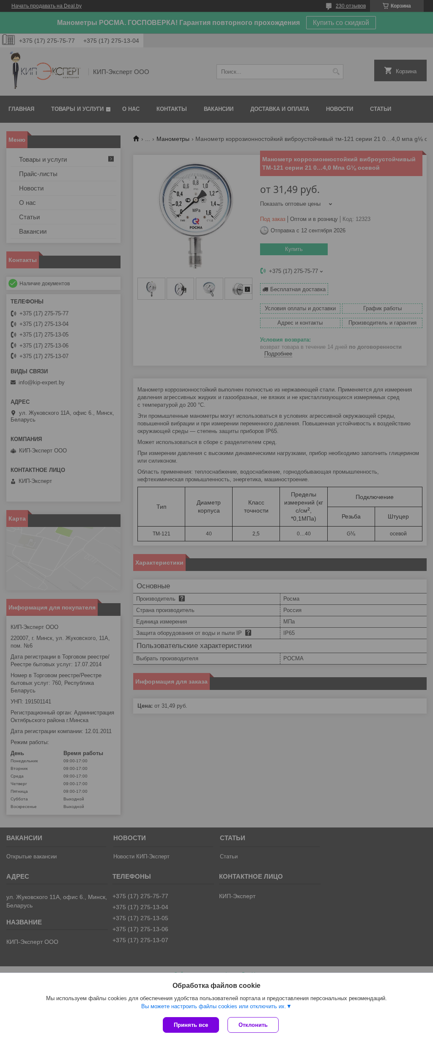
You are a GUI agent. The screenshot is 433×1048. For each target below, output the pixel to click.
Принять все (191, 1025)
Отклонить (253, 1025)
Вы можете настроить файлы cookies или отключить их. (213, 1006)
